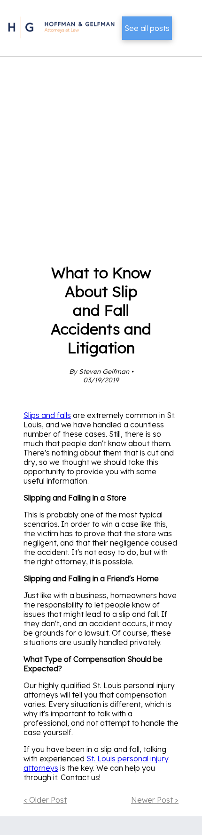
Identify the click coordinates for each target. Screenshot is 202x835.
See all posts (147, 28)
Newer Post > (155, 800)
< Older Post (45, 800)
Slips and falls (47, 415)
